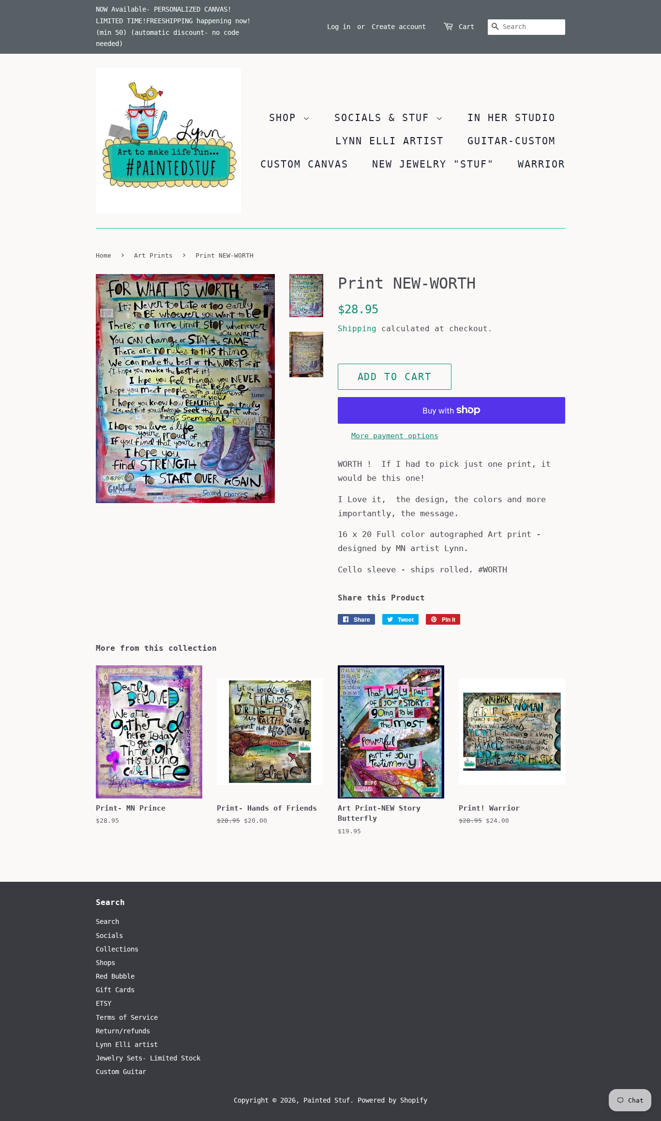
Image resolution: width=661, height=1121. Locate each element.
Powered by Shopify (392, 1100)
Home (103, 255)
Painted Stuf (326, 1100)
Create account (399, 27)
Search (107, 921)
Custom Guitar (121, 1071)
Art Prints (153, 255)
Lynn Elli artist (127, 1044)
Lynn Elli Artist (389, 141)
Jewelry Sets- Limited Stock (148, 1058)
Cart (466, 27)
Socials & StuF (385, 117)
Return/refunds (123, 1031)
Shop (286, 117)
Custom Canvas (304, 164)
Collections (117, 949)
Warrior (541, 164)
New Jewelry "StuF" (433, 164)
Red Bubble (115, 976)
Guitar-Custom (511, 141)
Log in (338, 27)
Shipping (357, 328)
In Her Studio (511, 117)
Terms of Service (127, 1017)
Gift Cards (115, 990)
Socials (109, 935)
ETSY (103, 1003)
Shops (105, 963)
